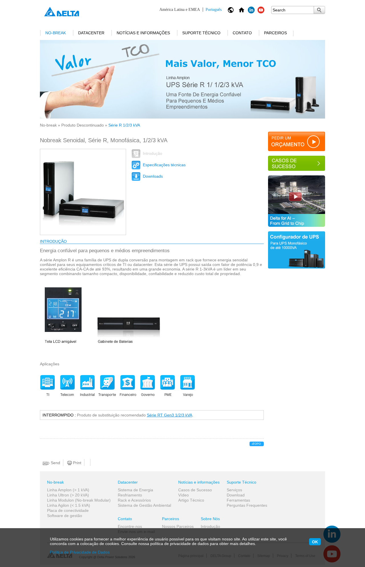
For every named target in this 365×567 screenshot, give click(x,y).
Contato (242, 33)
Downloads (152, 176)
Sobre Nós (210, 518)
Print (76, 462)
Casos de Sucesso (195, 490)
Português (190, 9)
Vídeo (183, 495)
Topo (257, 443)
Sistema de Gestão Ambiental (144, 505)
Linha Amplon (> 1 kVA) (68, 490)
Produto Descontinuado (82, 125)
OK (315, 542)
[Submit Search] (319, 10)
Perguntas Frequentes (247, 505)
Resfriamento (130, 495)
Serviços (234, 490)
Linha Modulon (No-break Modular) (79, 500)
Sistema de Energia (135, 490)
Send (55, 462)
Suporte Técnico (201, 33)
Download (236, 495)
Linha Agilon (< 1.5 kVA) (68, 505)
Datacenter (91, 33)
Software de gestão (64, 515)
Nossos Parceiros (178, 526)
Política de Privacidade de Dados (80, 552)
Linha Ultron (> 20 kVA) (68, 495)
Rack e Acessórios (134, 500)
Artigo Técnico (191, 500)
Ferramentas (238, 500)
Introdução (152, 153)
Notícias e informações (143, 33)
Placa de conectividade (68, 510)
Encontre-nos (130, 526)
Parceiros (275, 33)
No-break (55, 33)
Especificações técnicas (164, 165)
